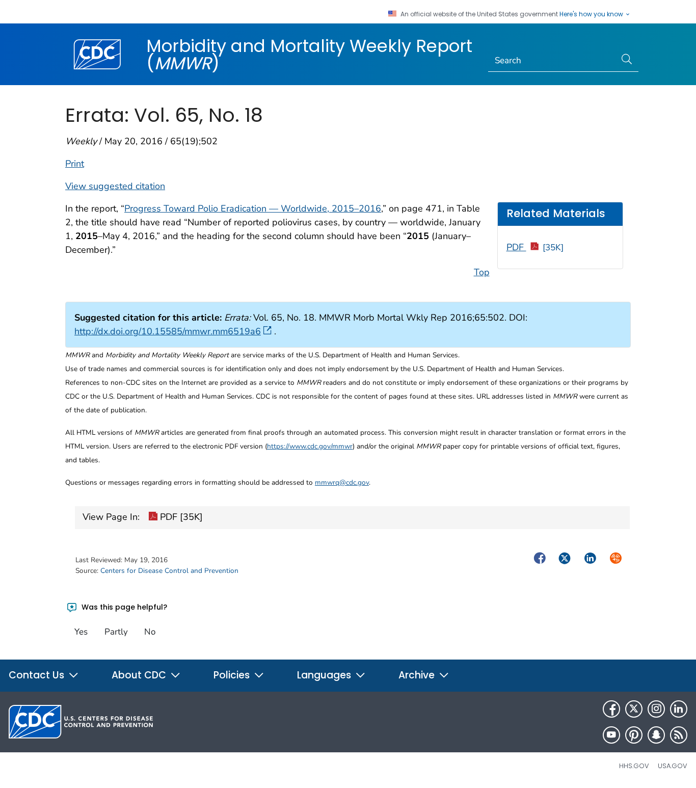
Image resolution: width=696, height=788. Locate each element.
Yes (81, 632)
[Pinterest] (634, 735)
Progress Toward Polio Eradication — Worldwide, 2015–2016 (252, 208)
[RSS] (678, 735)
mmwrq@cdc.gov (342, 482)
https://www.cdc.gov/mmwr (310, 446)
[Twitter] (634, 709)
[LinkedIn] (678, 709)
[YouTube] (611, 735)
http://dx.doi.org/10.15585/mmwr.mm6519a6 (167, 331)
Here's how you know (592, 14)
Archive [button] (417, 675)
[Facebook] (611, 709)
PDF (535, 247)
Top (482, 272)
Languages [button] (325, 675)
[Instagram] (656, 709)
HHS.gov (634, 766)
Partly (116, 632)
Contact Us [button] (38, 675)
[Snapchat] (656, 735)
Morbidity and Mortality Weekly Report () (309, 54)
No (149, 632)
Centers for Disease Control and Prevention (169, 570)
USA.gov (672, 766)
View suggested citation (115, 186)
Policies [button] (232, 675)
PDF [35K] (180, 517)
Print (74, 163)
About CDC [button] (140, 675)
